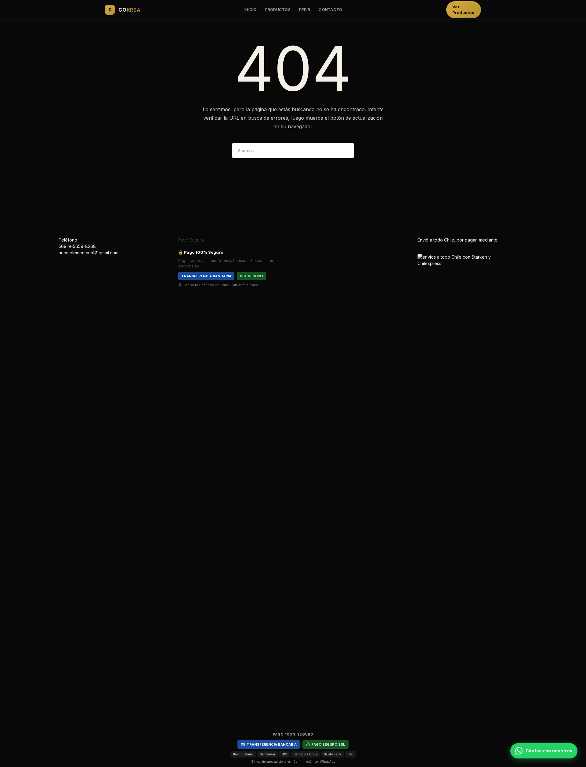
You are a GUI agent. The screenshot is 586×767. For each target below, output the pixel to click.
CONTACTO (330, 9)
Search (344, 150)
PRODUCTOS (278, 9)
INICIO (250, 9)
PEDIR (304, 9)
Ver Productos (463, 10)
